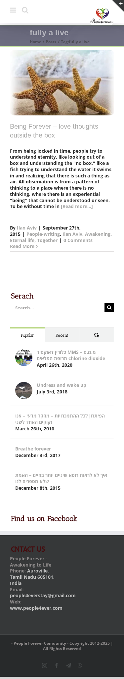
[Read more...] (77, 206)
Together (47, 240)
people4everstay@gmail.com (43, 595)
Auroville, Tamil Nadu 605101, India (32, 577)
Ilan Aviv (27, 228)
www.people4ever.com (36, 608)
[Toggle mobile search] (25, 10)
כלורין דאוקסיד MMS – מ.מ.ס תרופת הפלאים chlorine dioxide (71, 355)
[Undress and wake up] (23, 385)
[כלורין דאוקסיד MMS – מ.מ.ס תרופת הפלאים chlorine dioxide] (23, 352)
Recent (62, 335)
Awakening (97, 234)
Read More (22, 246)
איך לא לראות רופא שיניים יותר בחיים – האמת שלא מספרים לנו (61, 478)
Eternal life (22, 240)
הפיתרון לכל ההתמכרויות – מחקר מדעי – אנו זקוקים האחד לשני (60, 419)
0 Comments (78, 240)
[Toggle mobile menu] (13, 10)
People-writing (43, 234)
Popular (27, 335)
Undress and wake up (61, 385)
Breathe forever (33, 449)
